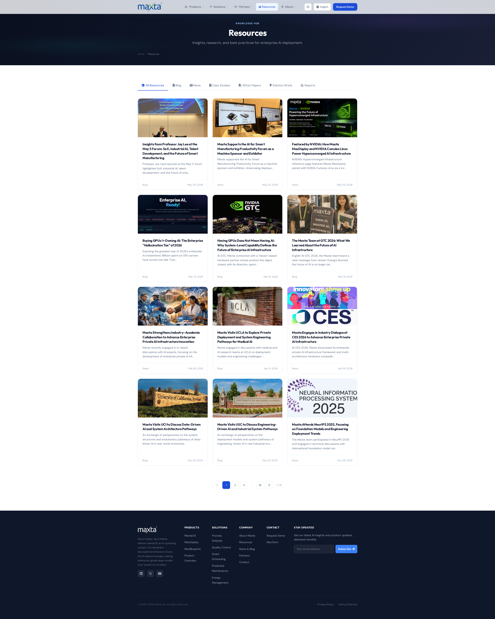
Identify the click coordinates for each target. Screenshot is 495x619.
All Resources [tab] (154, 85)
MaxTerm (272, 542)
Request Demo (345, 7)
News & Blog (247, 549)
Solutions (219, 7)
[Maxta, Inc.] (150, 7)
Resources (268, 7)
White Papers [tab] (251, 85)
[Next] (269, 485)
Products (195, 7)
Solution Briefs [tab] (282, 85)
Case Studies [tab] (220, 85)
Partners (244, 7)
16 (260, 485)
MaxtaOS (190, 535)
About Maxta (247, 535)
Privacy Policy (325, 604)
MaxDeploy (191, 542)
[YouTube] (159, 573)
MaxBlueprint (192, 549)
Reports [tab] (309, 85)
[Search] (308, 6)
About (289, 7)
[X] (150, 573)
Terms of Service (347, 604)
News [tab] (197, 85)
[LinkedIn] (141, 573)
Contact (244, 562)
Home (141, 54)
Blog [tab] (178, 85)
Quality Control (221, 547)
